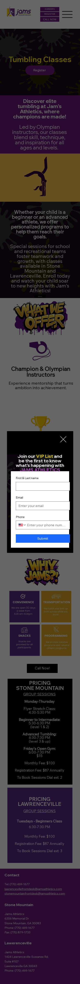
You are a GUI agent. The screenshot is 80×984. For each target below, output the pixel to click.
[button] (63, 439)
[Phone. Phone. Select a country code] (22, 525)
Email (19, 497)
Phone (20, 517)
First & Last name (27, 478)
